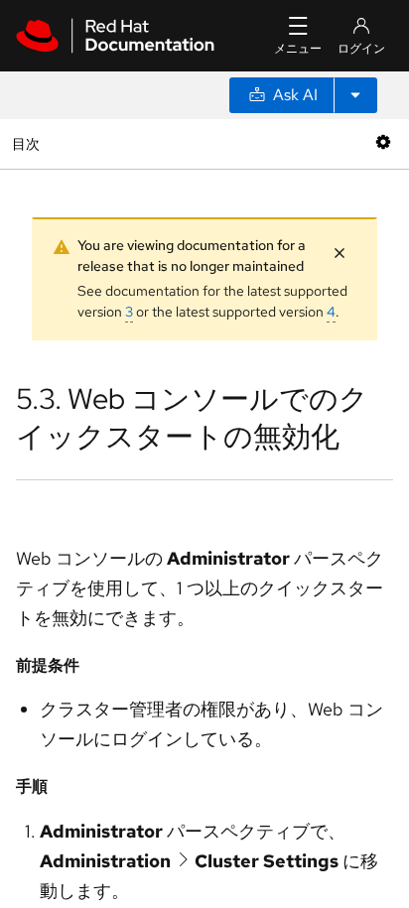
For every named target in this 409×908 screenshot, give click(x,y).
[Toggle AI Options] (355, 95)
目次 (28, 143)
